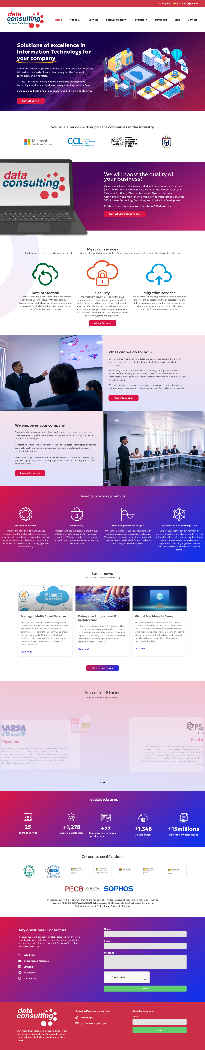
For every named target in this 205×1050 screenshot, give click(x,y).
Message (109, 953)
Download (161, 19)
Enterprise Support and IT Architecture (97, 618)
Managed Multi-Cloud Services (43, 616)
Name (107, 929)
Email (107, 941)
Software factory (116, 19)
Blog (177, 19)
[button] (101, 782)
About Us (75, 19)
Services (93, 19)
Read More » (27, 652)
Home (58, 19)
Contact (192, 19)
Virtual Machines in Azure (154, 616)
